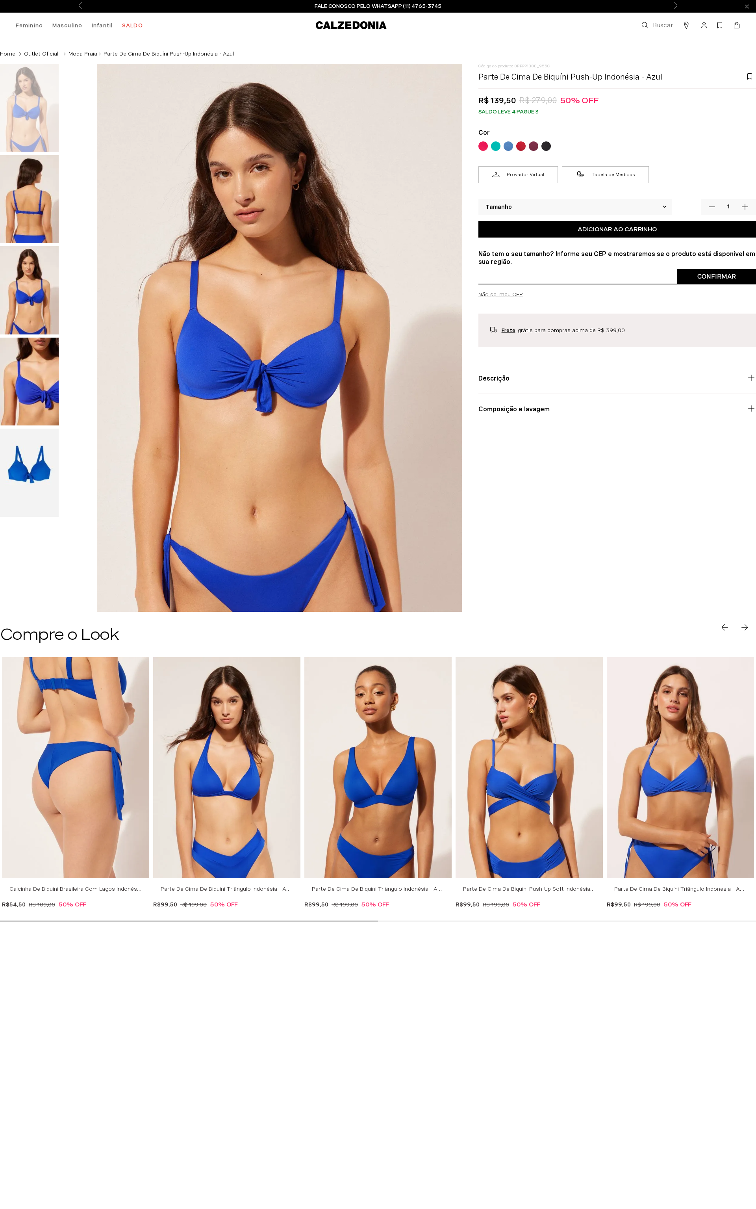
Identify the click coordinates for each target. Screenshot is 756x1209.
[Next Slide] (675, 6)
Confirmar (716, 276)
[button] (656, 25)
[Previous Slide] (80, 6)
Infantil (102, 25)
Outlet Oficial (41, 53)
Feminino (29, 25)
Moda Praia (83, 53)
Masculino (67, 25)
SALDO (132, 25)
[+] (745, 207)
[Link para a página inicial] (7, 53)
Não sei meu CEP (500, 294)
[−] (712, 207)
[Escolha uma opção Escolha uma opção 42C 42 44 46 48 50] (575, 207)
